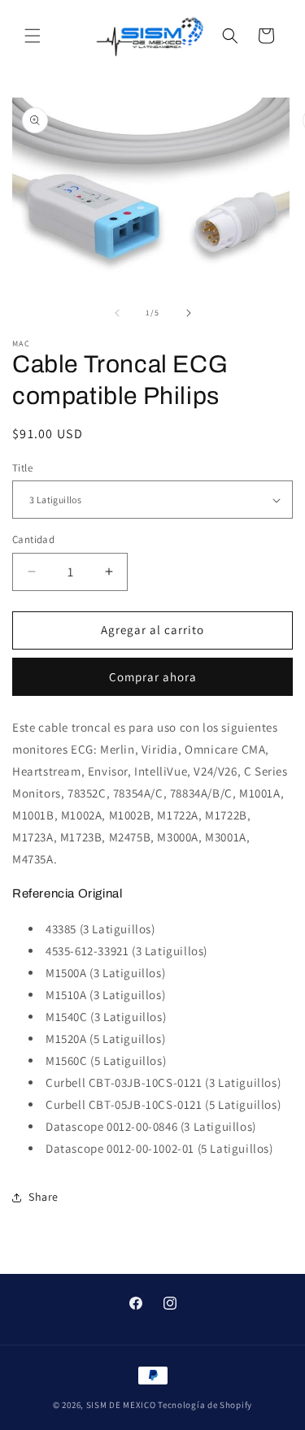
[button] (32, 36)
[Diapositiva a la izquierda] (117, 313)
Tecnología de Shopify (205, 1404)
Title (22, 468)
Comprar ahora (153, 677)
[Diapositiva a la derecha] (189, 313)
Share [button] (43, 1196)
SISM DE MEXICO (121, 1404)
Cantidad (33, 539)
